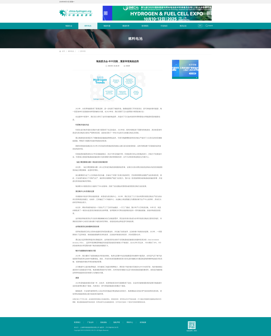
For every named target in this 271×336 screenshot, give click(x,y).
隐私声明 (116, 322)
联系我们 (77, 322)
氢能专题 (107, 26)
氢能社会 (68, 26)
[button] (209, 13)
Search (210, 26)
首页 (63, 51)
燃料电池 (87, 26)
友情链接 (143, 322)
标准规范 (145, 26)
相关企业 (183, 26)
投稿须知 (103, 322)
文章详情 (83, 51)
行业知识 (164, 26)
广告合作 (90, 322)
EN (200, 26)
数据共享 (126, 26)
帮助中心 (130, 322)
